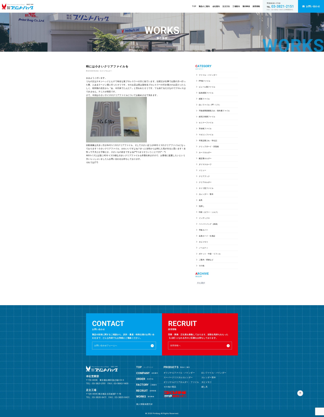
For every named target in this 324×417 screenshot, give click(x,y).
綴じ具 (204, 386)
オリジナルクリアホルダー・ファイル (181, 382)
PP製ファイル (204, 81)
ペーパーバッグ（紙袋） (208, 224)
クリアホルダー (107, 71)
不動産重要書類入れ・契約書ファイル (214, 111)
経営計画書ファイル (206, 116)
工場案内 (236, 6)
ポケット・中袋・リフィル (209, 254)
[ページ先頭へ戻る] (300, 393)
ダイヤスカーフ (205, 164)
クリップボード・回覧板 (208, 146)
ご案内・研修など (206, 260)
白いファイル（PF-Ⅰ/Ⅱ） (209, 105)
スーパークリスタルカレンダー (178, 377)
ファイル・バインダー (207, 75)
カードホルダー (205, 152)
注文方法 (226, 6)
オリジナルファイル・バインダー (179, 372)
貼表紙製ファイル (206, 93)
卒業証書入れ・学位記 (207, 140)
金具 (200, 200)
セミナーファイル (206, 122)
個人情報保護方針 (144, 404)
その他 (201, 266)
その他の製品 (170, 386)
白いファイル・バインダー (213, 372)
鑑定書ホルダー (205, 158)
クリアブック (204, 176)
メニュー (202, 170)
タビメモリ (203, 242)
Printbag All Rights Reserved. (166, 413)
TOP (194, 6)
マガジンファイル (206, 134)
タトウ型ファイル (206, 188)
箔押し (201, 206)
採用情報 (256, 6)
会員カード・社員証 (206, 236)
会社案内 (216, 6)
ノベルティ (203, 248)
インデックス (204, 218)
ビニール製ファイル (206, 87)
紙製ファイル (204, 99)
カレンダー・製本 (206, 194)
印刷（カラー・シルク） (208, 212)
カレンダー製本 (208, 377)
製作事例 (246, 6)
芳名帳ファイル (205, 128)
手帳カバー (203, 230)
